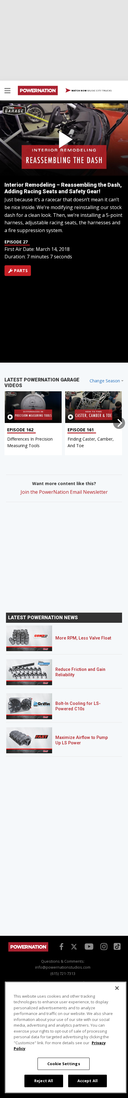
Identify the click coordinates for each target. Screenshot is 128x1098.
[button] (7, 91)
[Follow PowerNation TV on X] (74, 947)
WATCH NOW (91, 90)
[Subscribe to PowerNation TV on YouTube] (89, 946)
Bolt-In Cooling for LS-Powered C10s (78, 706)
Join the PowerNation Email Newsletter (64, 492)
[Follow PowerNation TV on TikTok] (116, 946)
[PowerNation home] (28, 950)
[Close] (117, 988)
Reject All (43, 1080)
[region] (66, 1037)
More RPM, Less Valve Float (83, 638)
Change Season (105, 381)
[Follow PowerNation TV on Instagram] (103, 946)
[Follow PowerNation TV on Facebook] (60, 946)
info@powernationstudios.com (62, 967)
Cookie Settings (63, 1063)
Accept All (87, 1080)
